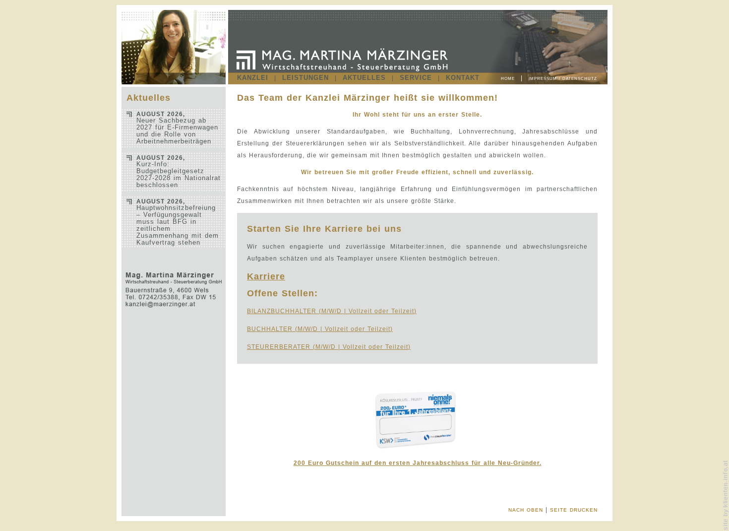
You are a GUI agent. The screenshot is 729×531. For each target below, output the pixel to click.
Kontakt (463, 77)
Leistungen (305, 77)
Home (508, 78)
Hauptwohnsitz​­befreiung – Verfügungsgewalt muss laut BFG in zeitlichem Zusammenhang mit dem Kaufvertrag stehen (177, 222)
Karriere (266, 276)
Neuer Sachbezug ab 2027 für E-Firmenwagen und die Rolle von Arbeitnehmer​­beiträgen (177, 128)
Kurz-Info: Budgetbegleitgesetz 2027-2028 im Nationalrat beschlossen (178, 171)
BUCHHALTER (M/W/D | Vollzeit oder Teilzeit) (320, 329)
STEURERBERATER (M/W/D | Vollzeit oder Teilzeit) (329, 346)
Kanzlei (252, 77)
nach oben (525, 510)
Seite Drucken (574, 510)
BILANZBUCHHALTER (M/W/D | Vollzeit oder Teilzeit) (332, 311)
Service (416, 77)
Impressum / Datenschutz (563, 78)
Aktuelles (364, 77)
